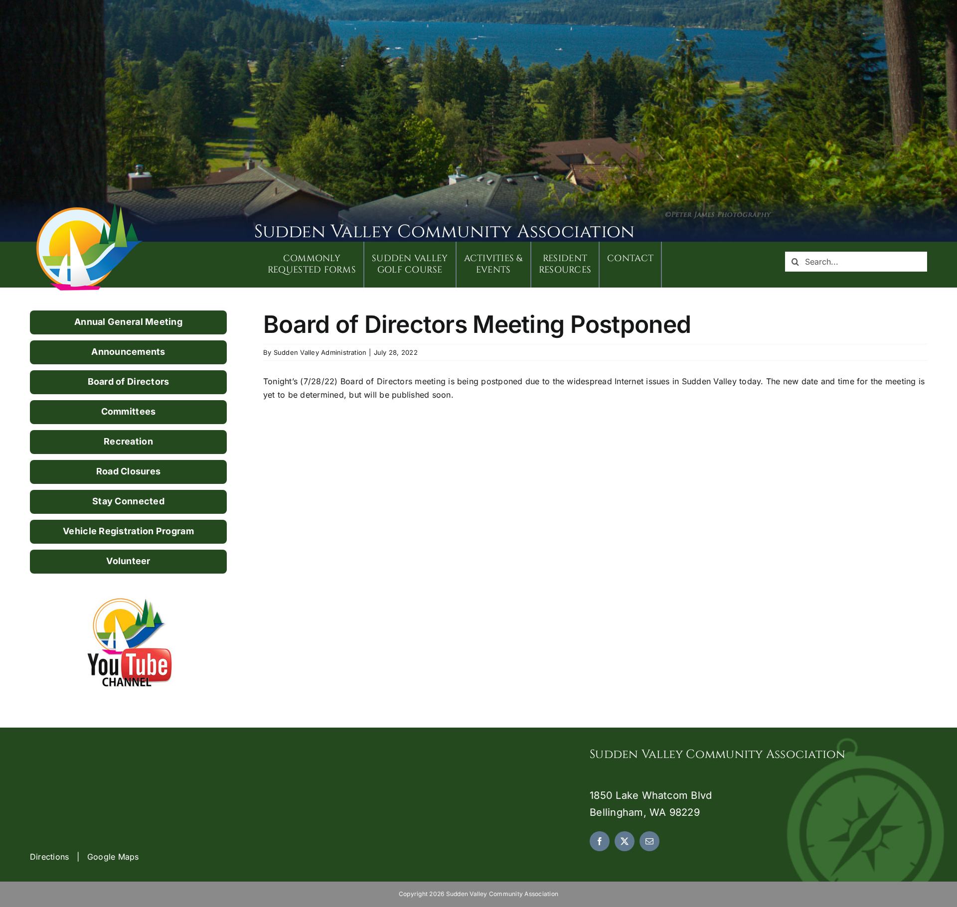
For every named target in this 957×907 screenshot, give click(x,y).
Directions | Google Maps (84, 857)
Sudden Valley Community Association (444, 232)
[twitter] (625, 841)
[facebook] (600, 841)
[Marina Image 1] (90, 205)
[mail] (649, 841)
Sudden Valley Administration (320, 352)
